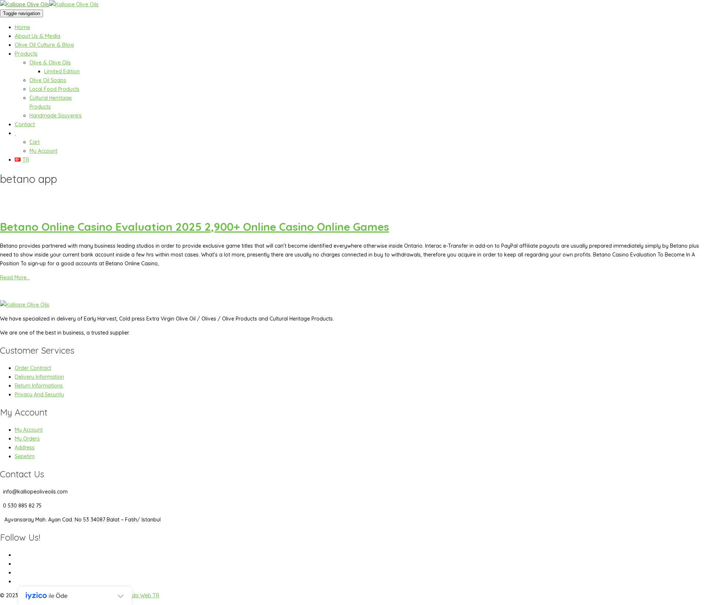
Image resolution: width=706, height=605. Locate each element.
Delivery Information (39, 377)
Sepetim (25, 456)
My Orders (27, 438)
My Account (29, 430)
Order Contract (33, 368)
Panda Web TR (141, 595)
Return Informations (39, 385)
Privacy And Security (39, 394)
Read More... (15, 277)
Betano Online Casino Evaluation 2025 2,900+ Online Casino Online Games (194, 227)
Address (25, 447)
